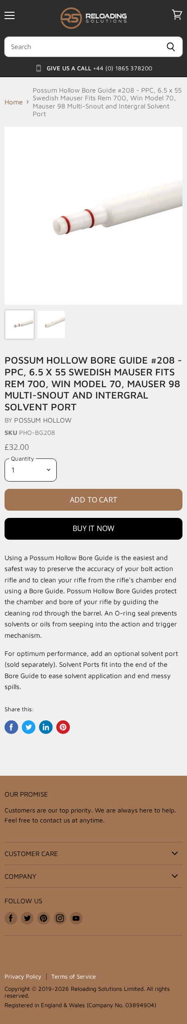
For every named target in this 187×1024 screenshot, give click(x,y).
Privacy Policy (23, 976)
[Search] (171, 46)
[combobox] (81, 46)
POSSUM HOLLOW (43, 420)
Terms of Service (73, 976)
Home (14, 102)
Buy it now (94, 528)
